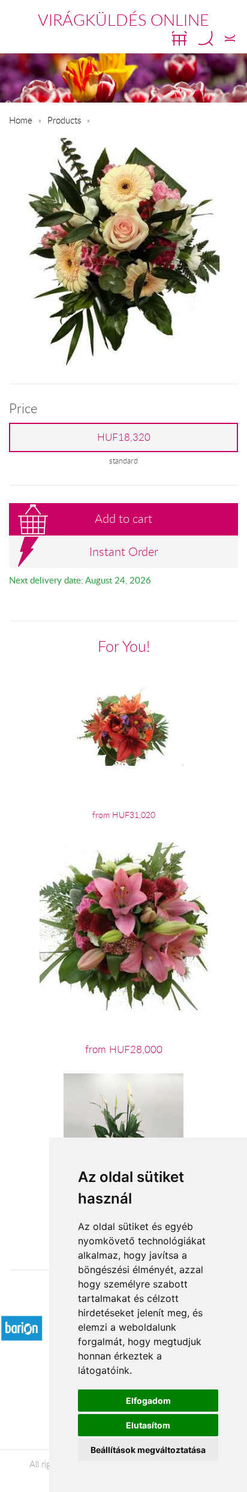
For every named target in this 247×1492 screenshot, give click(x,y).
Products (64, 120)
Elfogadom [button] (148, 1400)
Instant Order (123, 551)
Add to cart (123, 518)
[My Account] (230, 38)
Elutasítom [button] (148, 1425)
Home (20, 120)
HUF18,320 (123, 437)
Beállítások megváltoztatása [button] (148, 1450)
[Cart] (179, 38)
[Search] (205, 38)
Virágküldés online (123, 20)
